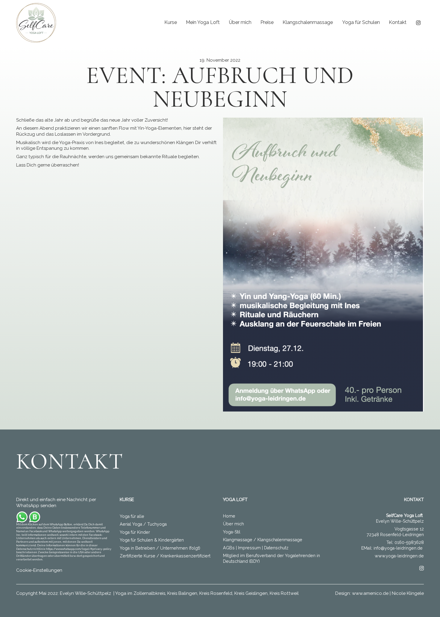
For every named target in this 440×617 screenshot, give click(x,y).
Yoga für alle (132, 516)
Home (229, 516)
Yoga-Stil (231, 532)
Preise (267, 22)
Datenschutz (276, 547)
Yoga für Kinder (135, 532)
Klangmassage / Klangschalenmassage (262, 539)
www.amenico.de (370, 593)
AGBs (229, 547)
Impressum (249, 547)
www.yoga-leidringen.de (399, 556)
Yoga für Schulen (361, 22)
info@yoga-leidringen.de (398, 548)
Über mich (240, 22)
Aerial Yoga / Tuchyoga (143, 524)
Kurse (170, 22)
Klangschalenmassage (308, 22)
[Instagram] (418, 22)
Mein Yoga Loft (203, 22)
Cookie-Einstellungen (39, 570)
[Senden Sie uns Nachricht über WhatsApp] (28, 516)
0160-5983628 (409, 542)
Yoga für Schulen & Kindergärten (152, 540)
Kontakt (397, 22)
